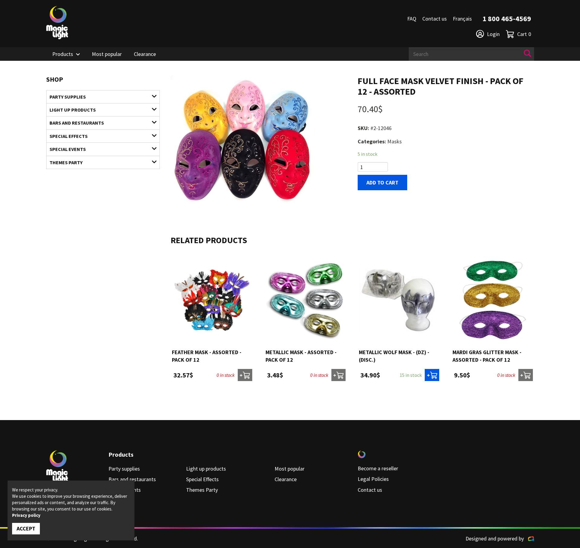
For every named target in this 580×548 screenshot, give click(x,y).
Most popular (107, 54)
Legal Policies (373, 478)
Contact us (434, 18)
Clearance (145, 54)
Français (462, 18)
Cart (524, 34)
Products (62, 54)
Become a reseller (378, 468)
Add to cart (382, 182)
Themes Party (66, 162)
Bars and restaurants (77, 123)
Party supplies (68, 97)
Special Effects (69, 136)
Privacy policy (26, 515)
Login (493, 34)
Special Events (68, 149)
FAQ (411, 18)
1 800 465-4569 (506, 18)
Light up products (73, 110)
